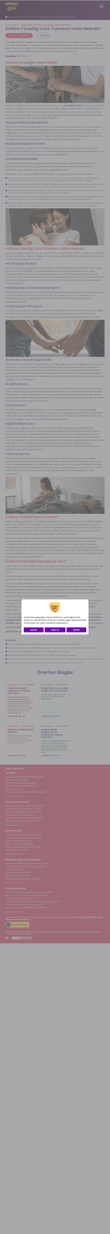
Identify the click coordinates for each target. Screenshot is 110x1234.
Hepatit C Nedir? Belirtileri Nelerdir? (21, 786)
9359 (23, 36)
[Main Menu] (101, 6)
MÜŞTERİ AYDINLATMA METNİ (18, 934)
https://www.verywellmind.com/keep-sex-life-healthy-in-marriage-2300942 (41, 655)
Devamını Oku (14, 716)
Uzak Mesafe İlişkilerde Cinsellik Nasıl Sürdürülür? (27, 863)
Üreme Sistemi (14, 830)
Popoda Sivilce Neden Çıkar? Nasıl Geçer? (25, 805)
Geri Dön (45, 35)
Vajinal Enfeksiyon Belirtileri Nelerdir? (22, 783)
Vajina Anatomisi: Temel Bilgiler (20, 843)
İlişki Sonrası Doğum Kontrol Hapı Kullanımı (25, 818)
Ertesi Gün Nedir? (15, 768)
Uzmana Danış (19, 924)
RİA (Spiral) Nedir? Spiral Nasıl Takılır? (22, 821)
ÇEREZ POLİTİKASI (65, 932)
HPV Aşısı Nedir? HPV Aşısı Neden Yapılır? (23, 808)
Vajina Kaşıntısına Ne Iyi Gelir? (19, 840)
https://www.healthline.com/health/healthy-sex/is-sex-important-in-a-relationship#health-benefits (52, 648)
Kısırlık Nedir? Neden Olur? (17, 849)
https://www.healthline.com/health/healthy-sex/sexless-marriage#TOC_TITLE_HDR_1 (45, 662)
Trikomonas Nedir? (14, 789)
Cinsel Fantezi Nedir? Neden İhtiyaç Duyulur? (26, 866)
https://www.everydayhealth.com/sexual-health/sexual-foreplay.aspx (38, 651)
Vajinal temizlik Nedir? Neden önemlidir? (24, 834)
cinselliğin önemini (73, 105)
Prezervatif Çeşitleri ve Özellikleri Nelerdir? (24, 812)
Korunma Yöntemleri (17, 802)
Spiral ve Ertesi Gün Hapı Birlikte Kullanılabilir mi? (27, 907)
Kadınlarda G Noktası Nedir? (18, 875)
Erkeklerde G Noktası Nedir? (18, 872)
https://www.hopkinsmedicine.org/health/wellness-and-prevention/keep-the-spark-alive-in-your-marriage (55, 659)
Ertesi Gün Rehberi (16, 888)
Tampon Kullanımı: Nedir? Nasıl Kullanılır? (24, 837)
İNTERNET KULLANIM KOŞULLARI (87, 932)
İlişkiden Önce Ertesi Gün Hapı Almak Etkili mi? (26, 895)
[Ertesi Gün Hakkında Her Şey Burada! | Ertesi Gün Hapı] (12, 6)
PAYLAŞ (12, 36)
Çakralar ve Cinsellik (15, 869)
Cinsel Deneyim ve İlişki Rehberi (23, 859)
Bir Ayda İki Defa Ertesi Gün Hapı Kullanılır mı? (26, 904)
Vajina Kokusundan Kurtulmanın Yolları (23, 847)
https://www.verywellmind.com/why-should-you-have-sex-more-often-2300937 (43, 644)
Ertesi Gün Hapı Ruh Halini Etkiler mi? (22, 898)
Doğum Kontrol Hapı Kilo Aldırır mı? (21, 815)
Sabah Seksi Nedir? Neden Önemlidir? (23, 878)
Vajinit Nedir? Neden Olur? (17, 780)
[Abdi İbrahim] (19, 938)
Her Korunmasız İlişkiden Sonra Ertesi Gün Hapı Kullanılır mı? (32, 901)
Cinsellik (24, 17)
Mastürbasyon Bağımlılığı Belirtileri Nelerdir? (25, 777)
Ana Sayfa (12, 17)
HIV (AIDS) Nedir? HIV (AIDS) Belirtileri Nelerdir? (26, 792)
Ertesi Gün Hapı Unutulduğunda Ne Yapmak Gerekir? (29, 892)
